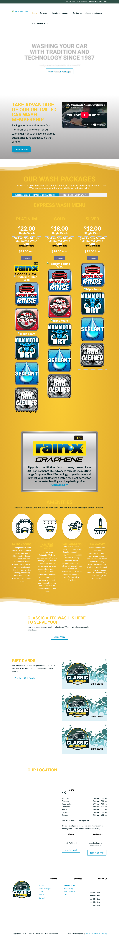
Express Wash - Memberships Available (35, 194)
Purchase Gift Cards (24, 678)
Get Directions (59, 71)
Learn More (59, 636)
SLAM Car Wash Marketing (96, 933)
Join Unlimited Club (40, 23)
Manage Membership (95, 2)
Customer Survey (82, 2)
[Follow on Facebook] (105, 885)
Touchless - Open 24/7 (74, 194)
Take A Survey (97, 852)
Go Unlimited (21, 149)
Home (34, 13)
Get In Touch (71, 849)
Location (56, 13)
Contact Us (77, 13)
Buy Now (26, 258)
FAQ (105, 2)
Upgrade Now (59, 484)
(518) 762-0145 (70, 2)
